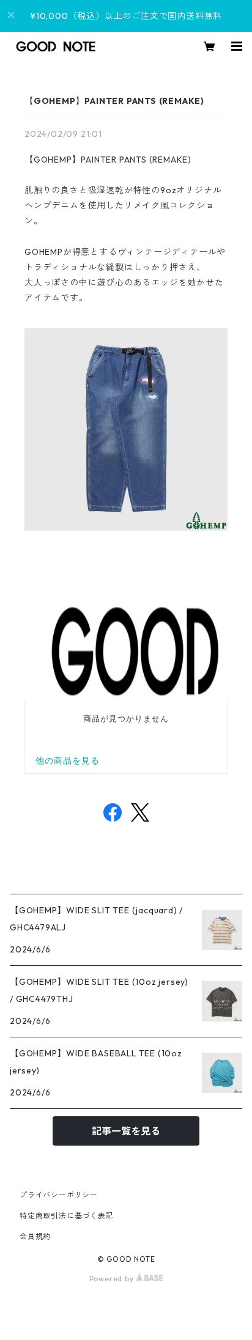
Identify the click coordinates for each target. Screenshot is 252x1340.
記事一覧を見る (126, 1131)
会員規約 (35, 1236)
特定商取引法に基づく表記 (67, 1215)
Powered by (112, 1278)
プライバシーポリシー (59, 1194)
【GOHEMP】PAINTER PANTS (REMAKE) (114, 100)
